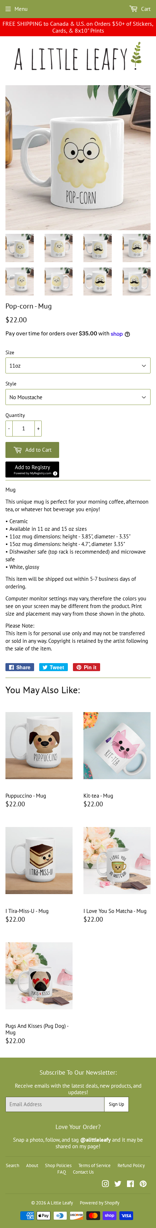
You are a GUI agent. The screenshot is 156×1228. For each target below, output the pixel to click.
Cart (145, 8)
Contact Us (83, 1172)
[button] (32, 469)
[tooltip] (54, 472)
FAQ (61, 1172)
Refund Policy (131, 1165)
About (32, 1165)
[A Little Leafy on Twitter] (118, 1184)
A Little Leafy (60, 1203)
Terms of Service (94, 1165)
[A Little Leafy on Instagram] (105, 1184)
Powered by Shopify (99, 1203)
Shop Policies (58, 1165)
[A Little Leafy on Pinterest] (143, 1184)
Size (9, 353)
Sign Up (116, 1104)
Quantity (15, 415)
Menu (21, 8)
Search (12, 1165)
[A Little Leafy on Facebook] (130, 1184)
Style (10, 384)
